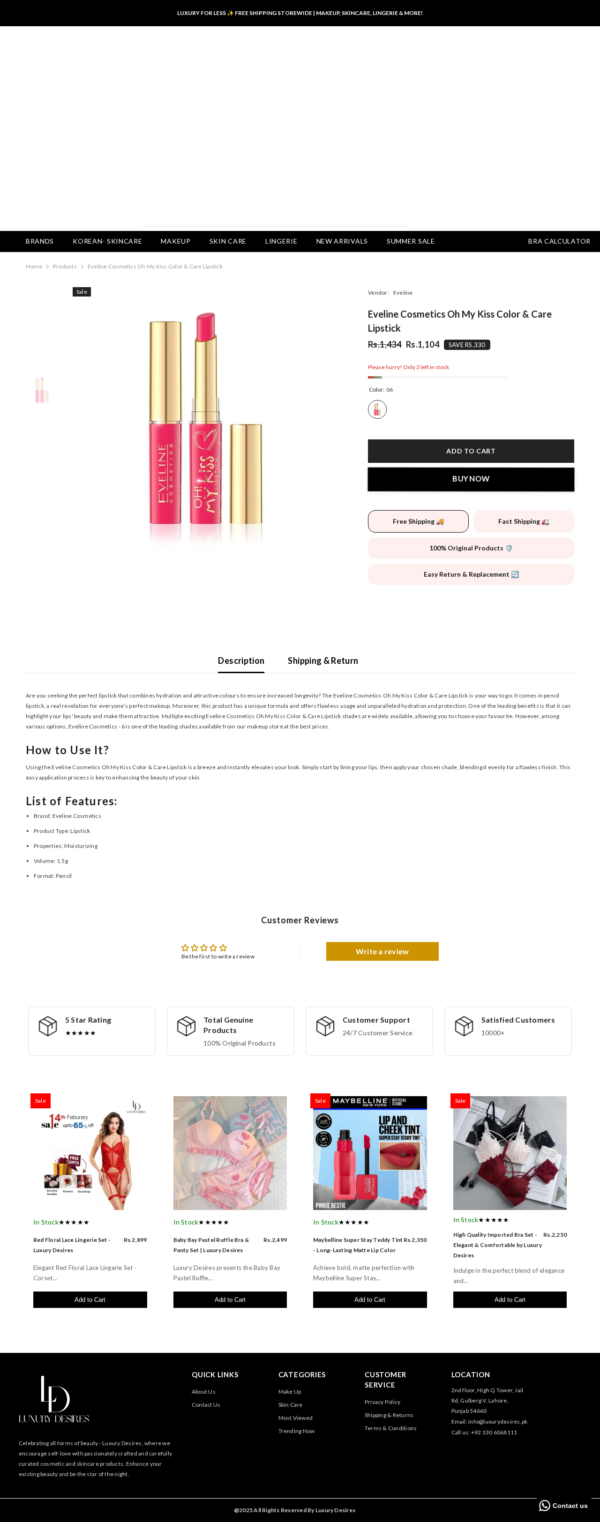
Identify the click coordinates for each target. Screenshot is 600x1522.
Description (241, 660)
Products (65, 266)
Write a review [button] (382, 951)
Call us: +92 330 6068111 (484, 1432)
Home (34, 266)
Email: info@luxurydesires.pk (489, 1421)
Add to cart (471, 451)
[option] (206, 421)
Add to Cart (90, 1299)
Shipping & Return (323, 660)
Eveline (403, 292)
